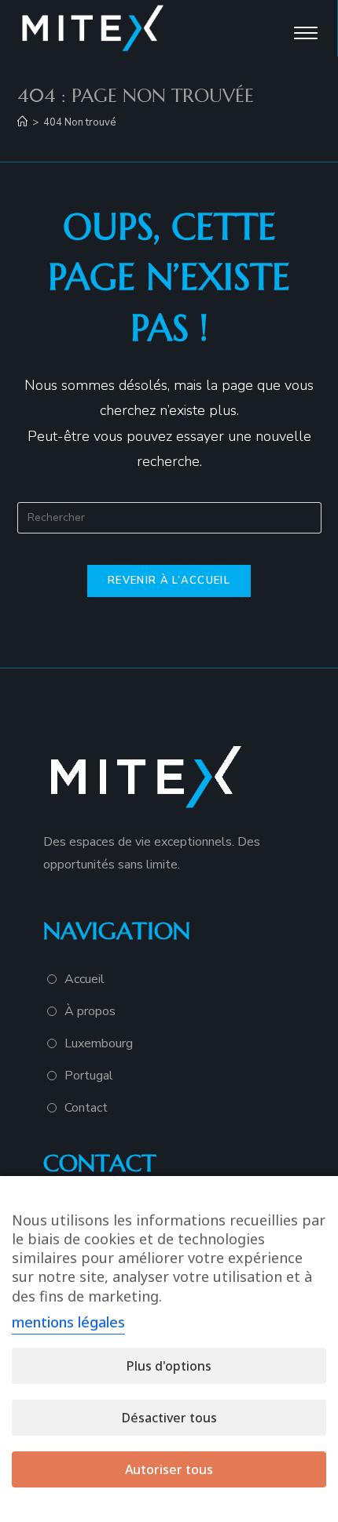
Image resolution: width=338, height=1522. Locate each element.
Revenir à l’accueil (169, 580)
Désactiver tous (169, 1417)
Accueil (84, 979)
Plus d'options (169, 1366)
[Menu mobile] (307, 28)
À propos (90, 1011)
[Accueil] (22, 122)
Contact (86, 1107)
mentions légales (68, 1322)
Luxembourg (98, 1043)
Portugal (88, 1075)
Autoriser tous (169, 1469)
